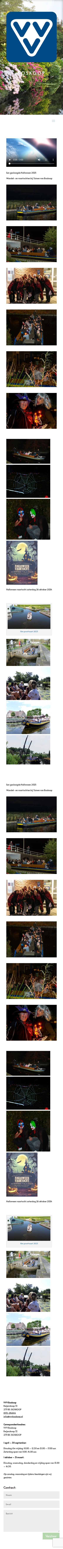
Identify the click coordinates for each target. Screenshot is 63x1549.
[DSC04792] (31, 219)
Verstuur (51, 1536)
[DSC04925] (31, 386)
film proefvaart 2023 (29, 631)
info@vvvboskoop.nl (13, 1416)
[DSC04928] (31, 344)
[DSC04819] (31, 428)
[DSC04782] (31, 261)
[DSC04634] (31, 302)
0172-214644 (10, 1413)
